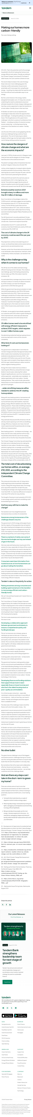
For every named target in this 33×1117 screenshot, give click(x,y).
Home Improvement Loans (24, 1027)
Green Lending (5, 1041)
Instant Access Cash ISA (8, 1027)
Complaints (20, 1054)
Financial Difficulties (22, 1057)
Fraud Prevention (21, 1063)
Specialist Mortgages (7, 1074)
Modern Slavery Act (22, 1082)
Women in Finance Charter (24, 1088)
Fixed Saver (5, 1035)
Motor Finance (21, 1024)
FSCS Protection (6, 1038)
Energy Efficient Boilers (8, 1063)
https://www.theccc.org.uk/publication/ (17, 832)
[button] (29, 8)
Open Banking (5, 1043)
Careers (19, 1079)
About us (19, 1074)
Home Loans (20, 1029)
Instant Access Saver (7, 1032)
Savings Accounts (6, 1024)
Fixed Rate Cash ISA (7, 1029)
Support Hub (20, 1052)
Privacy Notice (27, 1099)
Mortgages (20, 1032)
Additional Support (22, 1060)
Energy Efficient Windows (8, 1060)
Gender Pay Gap (21, 1085)
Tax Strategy (20, 1090)
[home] (6, 8)
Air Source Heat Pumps (7, 1057)
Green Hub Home (6, 1052)
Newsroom (20, 1076)
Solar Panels (5, 1054)
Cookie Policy (20, 1066)
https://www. (11, 859)
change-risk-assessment (20, 863)
